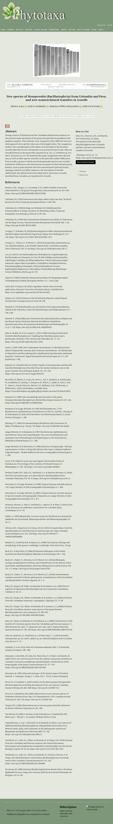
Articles (19, 29)
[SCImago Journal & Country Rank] (96, 808)
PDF (7, 126)
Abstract (83, 171)
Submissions (54, 29)
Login (109, 25)
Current (10, 29)
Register (101, 25)
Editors (72, 29)
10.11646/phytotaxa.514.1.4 (96, 85)
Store (94, 29)
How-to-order (83, 29)
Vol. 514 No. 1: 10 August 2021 (22, 85)
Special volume (40, 29)
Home (3, 29)
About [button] (101, 29)
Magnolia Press (23, 814)
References (84, 175)
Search (64, 29)
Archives (28, 29)
